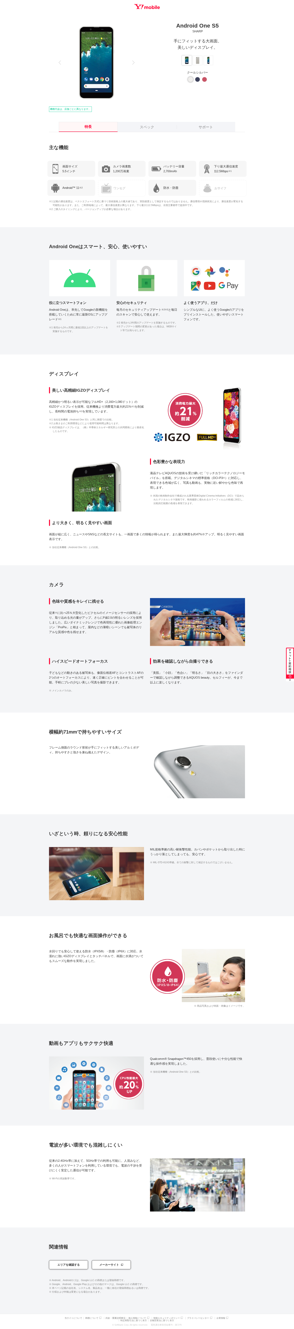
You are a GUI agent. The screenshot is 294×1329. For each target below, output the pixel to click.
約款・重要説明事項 (115, 1318)
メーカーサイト (109, 1264)
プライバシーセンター (198, 1318)
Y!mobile (147, 6)
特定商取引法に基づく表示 (133, 1320)
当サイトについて (73, 1318)
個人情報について (137, 1318)
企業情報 (220, 1318)
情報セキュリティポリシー (166, 1318)
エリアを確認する (68, 1264)
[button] (60, 63)
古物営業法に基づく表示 (162, 1320)
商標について (91, 1318)
